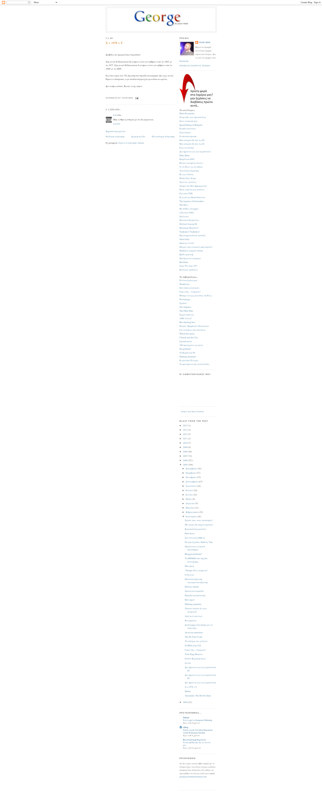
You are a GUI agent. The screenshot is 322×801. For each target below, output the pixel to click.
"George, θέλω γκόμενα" (196, 570)
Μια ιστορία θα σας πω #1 (192, 143)
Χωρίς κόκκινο (186, 314)
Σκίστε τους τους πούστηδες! (199, 520)
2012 (185, 434)
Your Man (204, 42)
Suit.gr (186, 717)
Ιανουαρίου (191, 516)
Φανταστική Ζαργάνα (194, 739)
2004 (185, 702)
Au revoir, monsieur (194, 632)
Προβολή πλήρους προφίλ (194, 66)
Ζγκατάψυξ (185, 132)
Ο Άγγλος (189, 574)
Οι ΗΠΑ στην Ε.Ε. (193, 645)
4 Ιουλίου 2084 (186, 212)
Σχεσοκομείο (185, 341)
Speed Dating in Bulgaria (190, 124)
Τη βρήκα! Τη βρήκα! (189, 231)
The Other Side (186, 310)
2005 (185, 464)
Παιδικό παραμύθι (188, 223)
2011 (185, 438)
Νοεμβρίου (191, 472)
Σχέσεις (183, 303)
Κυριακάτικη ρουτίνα (195, 528)
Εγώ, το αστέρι (186, 147)
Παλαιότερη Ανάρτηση (163, 136)
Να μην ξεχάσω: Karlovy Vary (199, 542)
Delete (188, 691)
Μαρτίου (190, 507)
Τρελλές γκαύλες (188, 182)
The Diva (183, 204)
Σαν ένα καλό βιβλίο (195, 537)
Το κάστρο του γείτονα (196, 641)
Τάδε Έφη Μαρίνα (194, 654)
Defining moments (187, 356)
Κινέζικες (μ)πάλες (188, 269)
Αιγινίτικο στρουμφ (189, 170)
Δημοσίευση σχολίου (116, 131)
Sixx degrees (185, 306)
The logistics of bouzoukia (191, 201)
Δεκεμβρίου (192, 468)
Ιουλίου (190, 490)
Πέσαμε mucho (192, 586)
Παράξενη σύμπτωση (195, 595)
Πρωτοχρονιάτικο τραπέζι (192, 235)
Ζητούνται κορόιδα (194, 590)
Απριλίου (190, 503)
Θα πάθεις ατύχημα (188, 208)
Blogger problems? (193, 553)
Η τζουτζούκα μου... (189, 280)
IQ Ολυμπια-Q (186, 254)
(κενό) (188, 662)
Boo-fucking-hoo (187, 322)
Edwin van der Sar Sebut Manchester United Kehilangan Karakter (198, 731)
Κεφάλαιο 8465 (187, 159)
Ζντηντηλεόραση (187, 136)
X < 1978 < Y (114, 43)
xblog (185, 727)
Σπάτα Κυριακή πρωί (195, 658)
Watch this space (187, 333)
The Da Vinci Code (193, 636)
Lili (115, 114)
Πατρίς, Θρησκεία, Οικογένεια (194, 326)
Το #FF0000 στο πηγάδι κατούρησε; (196, 560)
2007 (185, 455)
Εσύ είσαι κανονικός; (189, 287)
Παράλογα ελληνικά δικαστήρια (195, 548)
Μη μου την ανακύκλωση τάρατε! (195, 246)
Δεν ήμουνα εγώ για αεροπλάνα (195, 151)
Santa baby (184, 239)
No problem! (185, 348)
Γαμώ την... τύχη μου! (189, 291)
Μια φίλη (189, 566)
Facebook (183, 61)
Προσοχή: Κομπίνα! (189, 227)
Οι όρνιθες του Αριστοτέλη (192, 117)
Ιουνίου (189, 494)
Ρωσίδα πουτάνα (187, 128)
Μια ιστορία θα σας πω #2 (192, 140)
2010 (185, 442)
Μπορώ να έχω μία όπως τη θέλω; (195, 295)
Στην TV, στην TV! (188, 265)
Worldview (184, 284)
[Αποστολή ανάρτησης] (136, 98)
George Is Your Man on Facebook (192, 411)
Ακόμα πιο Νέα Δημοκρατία (193, 185)
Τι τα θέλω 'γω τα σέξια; (191, 166)
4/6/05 (117, 123)
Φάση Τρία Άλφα (187, 178)
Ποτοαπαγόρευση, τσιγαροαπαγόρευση (196, 581)
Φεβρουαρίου (192, 512)
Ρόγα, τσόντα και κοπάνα (191, 189)
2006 (185, 460)
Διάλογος (184, 216)
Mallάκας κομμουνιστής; (191, 250)
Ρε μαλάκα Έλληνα (188, 360)
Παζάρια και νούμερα (190, 258)
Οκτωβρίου (191, 477)
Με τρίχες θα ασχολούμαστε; (199, 524)
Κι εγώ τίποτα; (186, 174)
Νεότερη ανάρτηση (115, 136)
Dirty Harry (184, 155)
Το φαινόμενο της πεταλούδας (194, 364)
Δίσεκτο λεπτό (186, 243)
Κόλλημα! (190, 599)
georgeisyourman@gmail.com (193, 776)
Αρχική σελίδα (138, 136)
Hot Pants (183, 262)
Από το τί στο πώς (193, 616)
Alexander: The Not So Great (198, 695)
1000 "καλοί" (185, 318)
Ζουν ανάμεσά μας (188, 121)
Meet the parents (187, 113)
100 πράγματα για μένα (191, 345)
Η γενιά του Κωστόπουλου (192, 197)
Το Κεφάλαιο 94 (187, 352)
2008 (185, 451)
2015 (185, 425)
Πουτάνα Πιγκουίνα (189, 220)
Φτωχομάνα (191, 620)
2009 (185, 447)
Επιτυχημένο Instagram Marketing (197, 720)
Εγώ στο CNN (186, 193)
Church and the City (188, 337)
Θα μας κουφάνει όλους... (191, 162)
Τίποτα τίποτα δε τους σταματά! (196, 610)
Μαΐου (189, 498)
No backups (184, 299)
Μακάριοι (190, 533)
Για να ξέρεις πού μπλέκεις (192, 329)
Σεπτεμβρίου (192, 481)
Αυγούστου (191, 485)
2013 (185, 429)
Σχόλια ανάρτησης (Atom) (131, 142)
